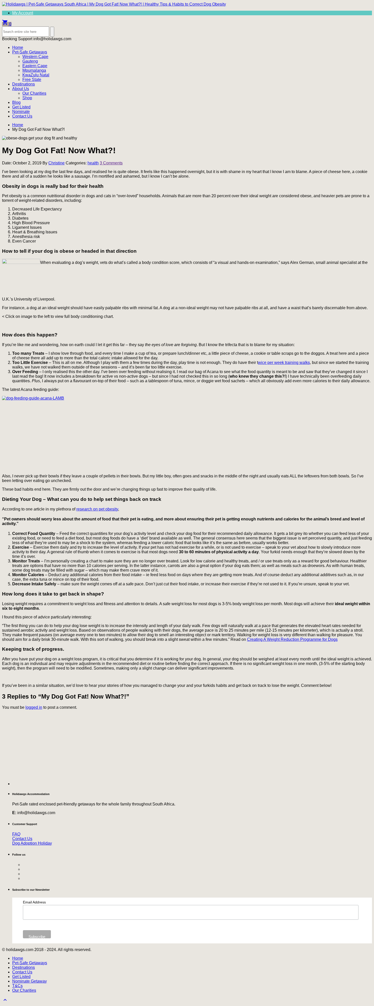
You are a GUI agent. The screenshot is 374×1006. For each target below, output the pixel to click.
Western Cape (35, 56)
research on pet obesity (97, 509)
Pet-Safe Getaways (29, 52)
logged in (33, 707)
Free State (31, 79)
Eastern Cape (34, 66)
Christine (56, 163)
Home (17, 47)
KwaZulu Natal (35, 75)
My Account (22, 13)
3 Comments (111, 163)
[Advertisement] (165, 749)
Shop (27, 98)
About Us (20, 89)
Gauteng (30, 61)
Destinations (23, 84)
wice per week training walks (284, 362)
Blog (16, 102)
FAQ (16, 834)
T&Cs (17, 986)
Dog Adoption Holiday (32, 843)
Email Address (34, 902)
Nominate (21, 111)
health (93, 163)
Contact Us (22, 116)
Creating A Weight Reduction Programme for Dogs (292, 639)
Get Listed (21, 107)
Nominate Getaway (29, 981)
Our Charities (34, 93)
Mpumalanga (34, 70)
